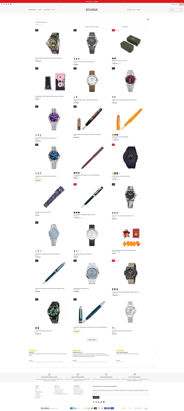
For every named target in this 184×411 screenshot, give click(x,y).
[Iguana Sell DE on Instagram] (4, 4)
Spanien (37, 388)
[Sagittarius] (77, 173)
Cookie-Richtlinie (146, 408)
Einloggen (175, 4)
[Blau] (79, 58)
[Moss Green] (113, 58)
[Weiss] (74, 97)
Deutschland (38, 395)
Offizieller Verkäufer (78, 391)
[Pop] (117, 134)
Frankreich (37, 397)
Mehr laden (92, 339)
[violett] (40, 135)
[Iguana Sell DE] (92, 9)
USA (36, 390)
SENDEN (96, 397)
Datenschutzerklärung (138, 408)
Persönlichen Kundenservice (61, 393)
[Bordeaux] (115, 97)
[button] (33, 9)
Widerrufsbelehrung (78, 393)
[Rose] (40, 251)
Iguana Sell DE (54, 408)
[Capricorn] (79, 173)
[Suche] (181, 9)
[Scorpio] (74, 173)
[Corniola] (113, 134)
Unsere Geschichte (58, 390)
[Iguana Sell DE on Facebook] (1, 4)
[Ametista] (115, 134)
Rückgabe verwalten (78, 390)
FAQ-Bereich (77, 388)
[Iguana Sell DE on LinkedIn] (6, 4)
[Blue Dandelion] (115, 58)
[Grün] (113, 173)
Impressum (123, 408)
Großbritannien (38, 391)
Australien (37, 393)
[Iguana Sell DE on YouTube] (10, 4)
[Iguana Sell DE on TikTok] (8, 4)
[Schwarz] (74, 58)
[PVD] (36, 328)
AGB (130, 408)
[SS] (38, 328)
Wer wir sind (57, 388)
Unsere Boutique (58, 391)
